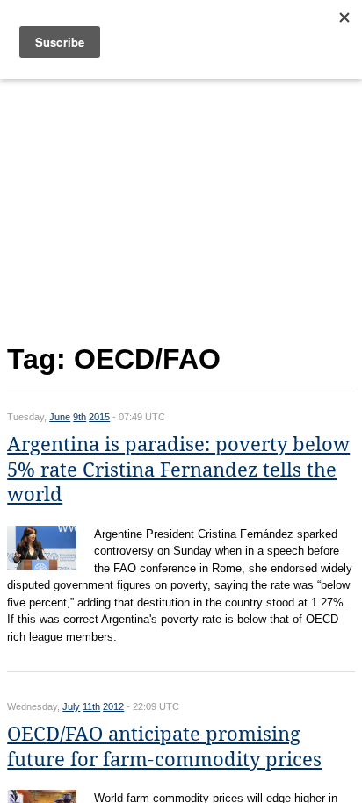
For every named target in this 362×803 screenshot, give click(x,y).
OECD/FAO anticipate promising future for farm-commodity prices (164, 746)
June (59, 417)
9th (79, 417)
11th (91, 706)
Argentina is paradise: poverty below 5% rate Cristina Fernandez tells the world (178, 469)
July (71, 706)
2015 (99, 417)
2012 (113, 706)
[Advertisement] (181, 207)
